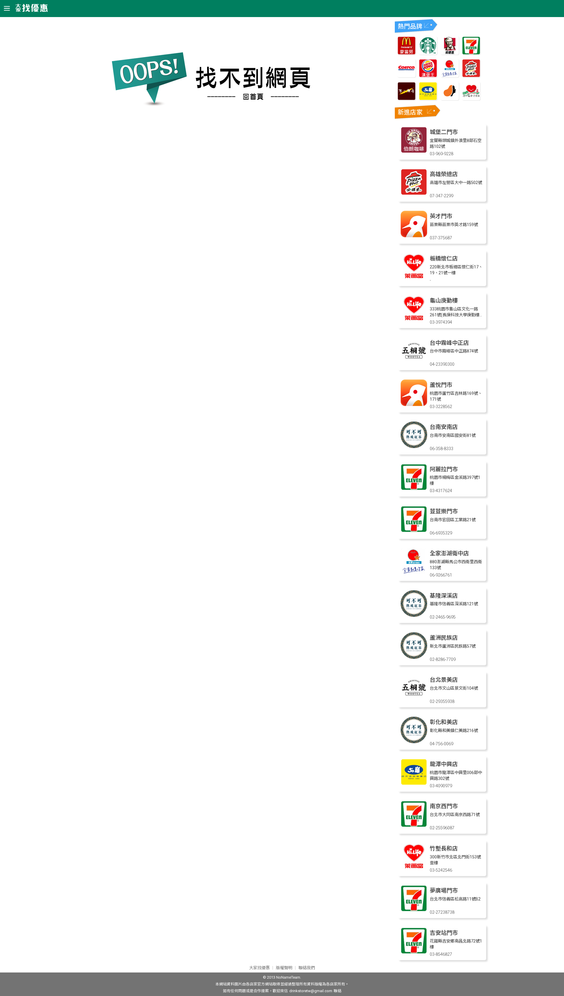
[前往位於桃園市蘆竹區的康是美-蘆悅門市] (414, 404)
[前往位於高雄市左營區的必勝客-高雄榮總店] (414, 193)
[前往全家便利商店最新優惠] (450, 75)
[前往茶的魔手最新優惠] (406, 98)
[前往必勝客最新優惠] (471, 75)
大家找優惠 (259, 967)
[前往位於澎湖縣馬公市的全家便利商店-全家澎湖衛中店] (414, 573)
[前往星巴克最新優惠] (428, 53)
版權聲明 (284, 967)
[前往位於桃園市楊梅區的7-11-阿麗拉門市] (414, 489)
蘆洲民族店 (444, 637)
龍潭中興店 (444, 764)
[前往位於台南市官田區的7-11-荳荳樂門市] (414, 531)
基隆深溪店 (444, 595)
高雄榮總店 (444, 174)
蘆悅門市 (441, 385)
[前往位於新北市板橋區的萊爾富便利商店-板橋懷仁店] (414, 278)
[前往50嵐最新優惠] (428, 98)
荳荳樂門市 (444, 511)
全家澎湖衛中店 (449, 553)
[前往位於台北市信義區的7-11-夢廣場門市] (414, 910)
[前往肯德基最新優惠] (450, 53)
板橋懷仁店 (444, 258)
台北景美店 (444, 679)
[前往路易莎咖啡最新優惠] (450, 98)
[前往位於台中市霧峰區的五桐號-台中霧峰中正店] (414, 362)
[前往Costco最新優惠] (406, 75)
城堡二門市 (444, 132)
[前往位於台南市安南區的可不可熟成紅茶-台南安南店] (414, 446)
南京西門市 (444, 806)
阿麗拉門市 (444, 469)
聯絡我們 (306, 967)
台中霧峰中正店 (449, 343)
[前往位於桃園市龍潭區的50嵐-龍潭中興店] (414, 783)
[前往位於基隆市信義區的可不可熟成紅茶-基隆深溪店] (414, 615)
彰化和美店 (444, 722)
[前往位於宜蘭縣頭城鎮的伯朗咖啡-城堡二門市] (414, 151)
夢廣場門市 (444, 890)
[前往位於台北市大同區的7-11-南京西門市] (414, 825)
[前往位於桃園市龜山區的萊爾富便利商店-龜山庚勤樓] (414, 320)
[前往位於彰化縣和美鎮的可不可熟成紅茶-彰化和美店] (414, 741)
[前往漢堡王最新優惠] (428, 75)
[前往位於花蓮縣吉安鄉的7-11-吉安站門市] (414, 952)
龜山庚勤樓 (444, 300)
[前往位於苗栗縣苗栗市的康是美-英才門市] (414, 235)
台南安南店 (444, 427)
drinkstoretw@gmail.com (310, 991)
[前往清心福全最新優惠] (471, 98)
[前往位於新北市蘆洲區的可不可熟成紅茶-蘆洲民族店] (414, 657)
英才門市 (441, 216)
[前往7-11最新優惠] (471, 53)
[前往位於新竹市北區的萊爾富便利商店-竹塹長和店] (414, 868)
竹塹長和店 (444, 848)
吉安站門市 (444, 933)
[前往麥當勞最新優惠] (406, 53)
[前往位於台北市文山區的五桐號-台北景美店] (414, 699)
